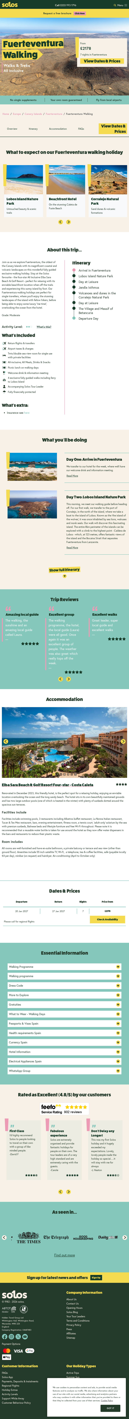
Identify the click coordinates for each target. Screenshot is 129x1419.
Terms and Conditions (78, 1320)
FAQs (81, 128)
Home (6, 113)
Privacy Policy (73, 1324)
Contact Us (72, 1303)
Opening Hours (74, 1307)
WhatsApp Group (19, 1071)
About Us (71, 1299)
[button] (123, 741)
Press (69, 1329)
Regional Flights (10, 1385)
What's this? (44, 326)
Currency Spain (18, 1042)
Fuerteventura (54, 113)
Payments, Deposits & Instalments (20, 1381)
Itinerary (33, 128)
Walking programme (21, 976)
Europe (17, 113)
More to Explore (19, 995)
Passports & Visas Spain (23, 1023)
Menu (120, 5)
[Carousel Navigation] (64, 222)
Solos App (7, 1377)
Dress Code (16, 985)
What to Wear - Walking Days (27, 1014)
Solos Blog (72, 1312)
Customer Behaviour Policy (16, 1402)
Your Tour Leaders (75, 1316)
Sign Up (96, 1277)
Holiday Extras (10, 1389)
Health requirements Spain (25, 1033)
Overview (12, 128)
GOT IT (110, 1408)
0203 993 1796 (65, 5)
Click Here (80, 13)
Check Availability (107, 919)
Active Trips (72, 1372)
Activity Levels (10, 1394)
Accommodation (58, 128)
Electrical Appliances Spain (25, 1061)
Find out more (64, 1255)
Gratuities (15, 1004)
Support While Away (13, 1398)
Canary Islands (33, 113)
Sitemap (70, 1337)
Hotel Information (19, 1052)
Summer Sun (72, 1377)
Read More (72, 475)
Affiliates (71, 1333)
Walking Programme (21, 967)
